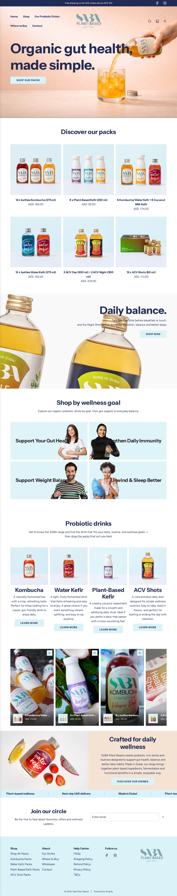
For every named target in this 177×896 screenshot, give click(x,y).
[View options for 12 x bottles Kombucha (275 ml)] (122, 687)
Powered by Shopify (103, 891)
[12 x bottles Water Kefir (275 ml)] (35, 241)
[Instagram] (165, 3)
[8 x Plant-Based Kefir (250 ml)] (88, 169)
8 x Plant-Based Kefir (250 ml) (88, 200)
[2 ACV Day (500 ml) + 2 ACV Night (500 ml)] (88, 241)
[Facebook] (157, 3)
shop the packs (80, 536)
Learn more (29, 623)
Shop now (153, 334)
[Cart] (157, 21)
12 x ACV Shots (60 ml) (141, 272)
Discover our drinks (132, 781)
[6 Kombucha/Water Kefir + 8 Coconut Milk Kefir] (141, 169)
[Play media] (49, 653)
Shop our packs (28, 80)
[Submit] (163, 817)
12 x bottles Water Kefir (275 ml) (36, 272)
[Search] (149, 21)
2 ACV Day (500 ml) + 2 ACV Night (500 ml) (88, 274)
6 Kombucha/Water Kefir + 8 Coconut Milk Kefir (141, 202)
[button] (14, 687)
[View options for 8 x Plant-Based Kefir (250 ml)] (77, 687)
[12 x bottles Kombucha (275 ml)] (35, 169)
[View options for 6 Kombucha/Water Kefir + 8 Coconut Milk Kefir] (32, 687)
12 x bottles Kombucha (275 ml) (36, 200)
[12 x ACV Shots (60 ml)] (141, 241)
